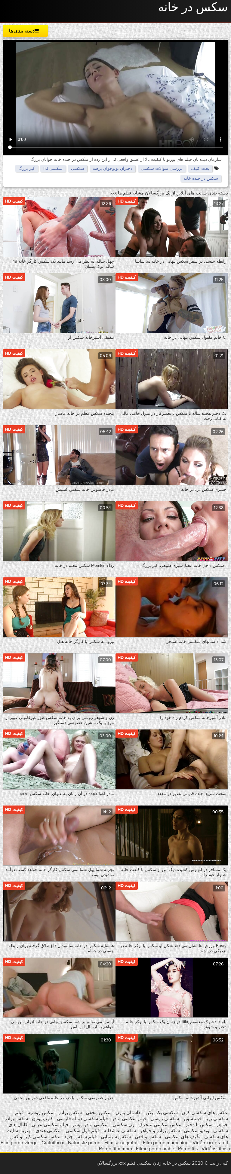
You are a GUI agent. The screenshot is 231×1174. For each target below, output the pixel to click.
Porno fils (188, 1149)
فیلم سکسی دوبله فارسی (82, 1119)
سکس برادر (69, 1113)
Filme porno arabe (155, 1149)
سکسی (77, 168)
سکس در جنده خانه (200, 178)
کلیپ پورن (42, 1119)
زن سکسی (123, 1125)
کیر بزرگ (26, 168)
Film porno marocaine (166, 1143)
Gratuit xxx (53, 1143)
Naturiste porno (84, 1143)
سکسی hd (53, 168)
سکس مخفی (99, 1113)
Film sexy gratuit (121, 1143)
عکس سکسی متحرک (159, 1125)
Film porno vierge (19, 1143)
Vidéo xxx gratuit (210, 1143)
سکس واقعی (148, 1137)
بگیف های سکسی (182, 1137)
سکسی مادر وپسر (90, 1125)
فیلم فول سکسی (83, 1131)
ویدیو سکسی (196, 1131)
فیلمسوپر (192, 1119)
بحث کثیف (200, 168)
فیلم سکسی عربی (49, 1125)
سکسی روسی (164, 1119)
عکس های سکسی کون (205, 1113)
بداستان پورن (129, 1113)
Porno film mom (115, 1149)
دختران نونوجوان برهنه (112, 168)
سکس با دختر (198, 1125)
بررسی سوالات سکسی (162, 168)
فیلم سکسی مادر (129, 1119)
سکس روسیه (41, 1113)
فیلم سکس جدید (80, 1137)
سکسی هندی (48, 1131)
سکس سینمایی (116, 1137)
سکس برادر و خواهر (159, 1131)
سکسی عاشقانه (120, 1131)
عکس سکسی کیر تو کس (35, 1137)
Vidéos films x (216, 1149)
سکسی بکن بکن (162, 1113)
